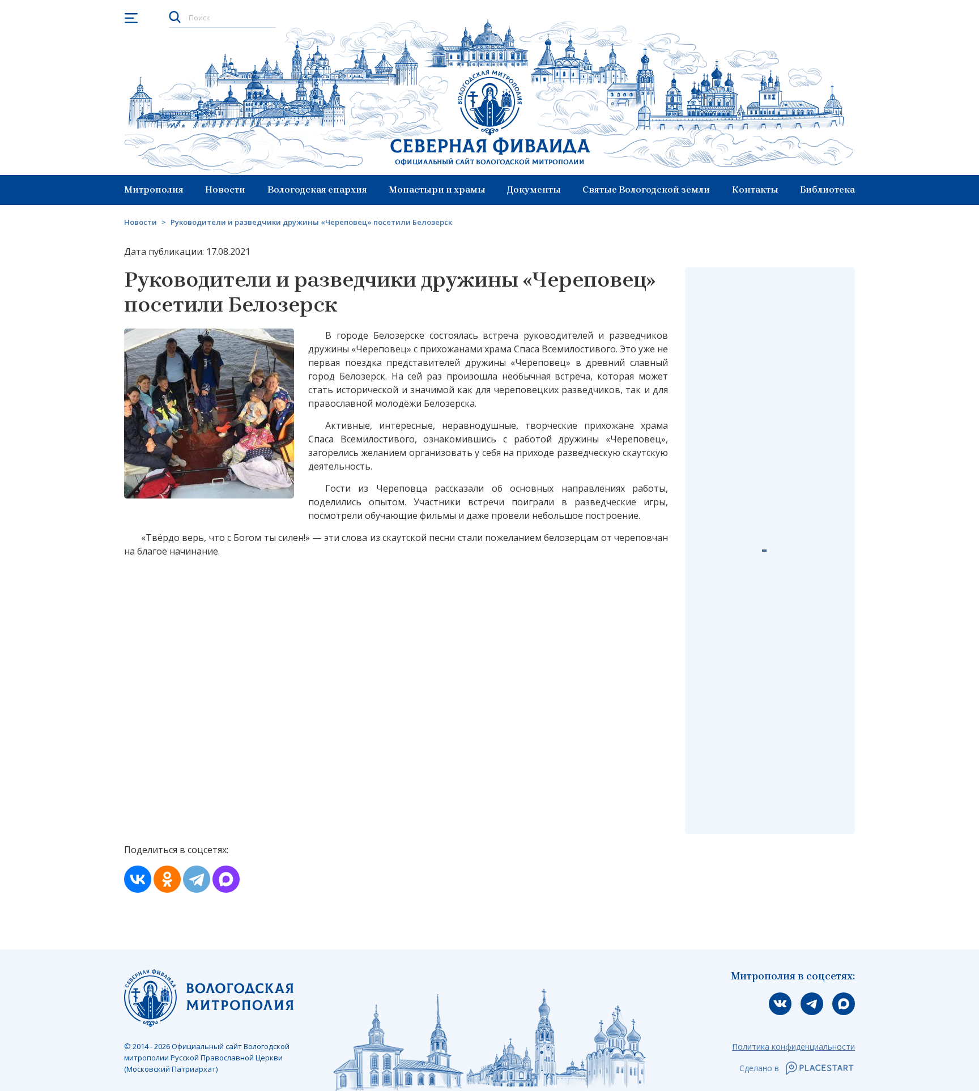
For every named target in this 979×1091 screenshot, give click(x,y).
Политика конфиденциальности (793, 1046)
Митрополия (154, 189)
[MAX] (226, 879)
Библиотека (827, 189)
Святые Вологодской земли (646, 189)
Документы (534, 189)
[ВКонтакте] (137, 879)
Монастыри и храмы (437, 189)
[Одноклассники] (167, 879)
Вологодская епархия (317, 189)
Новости (225, 189)
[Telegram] (196, 879)
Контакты (755, 189)
